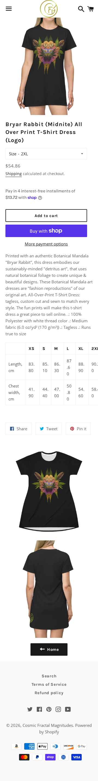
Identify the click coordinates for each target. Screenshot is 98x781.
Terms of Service (49, 684)
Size (12, 153)
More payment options (46, 244)
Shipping (13, 173)
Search (49, 676)
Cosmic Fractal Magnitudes (48, 725)
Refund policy (49, 692)
